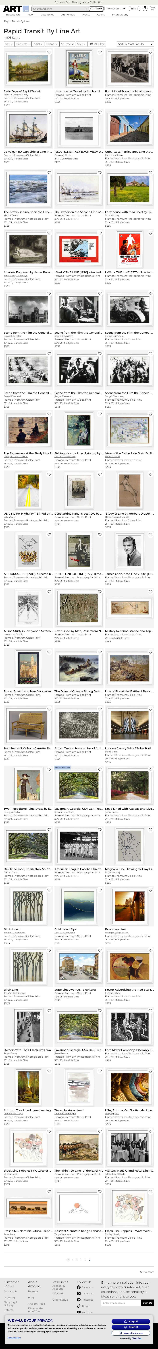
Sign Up (147, 1303)
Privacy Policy (14, 1337)
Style (80, 44)
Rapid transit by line (16, 21)
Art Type (66, 44)
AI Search (97, 8)
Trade (134, 8)
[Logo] (16, 9)
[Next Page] (90, 1260)
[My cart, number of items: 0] (152, 8)
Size (7, 44)
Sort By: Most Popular (131, 44)
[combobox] (57, 9)
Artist (37, 44)
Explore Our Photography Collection (79, 2)
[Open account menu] (123, 8)
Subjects (22, 44)
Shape (50, 44)
